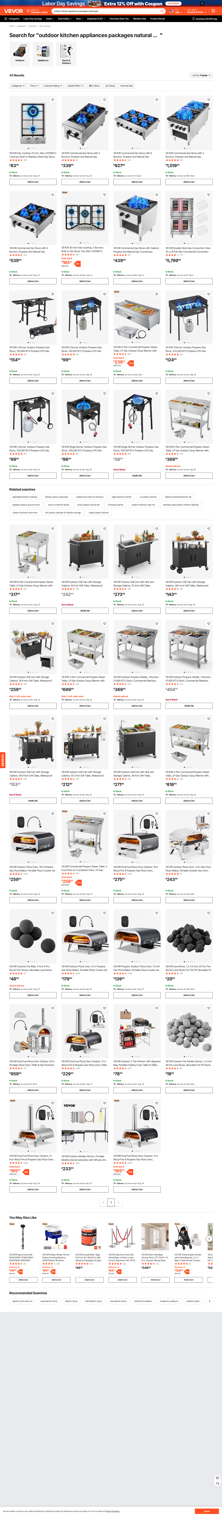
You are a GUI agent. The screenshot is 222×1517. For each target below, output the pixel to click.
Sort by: (196, 75)
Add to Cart (33, 182)
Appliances (21, 26)
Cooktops (32, 26)
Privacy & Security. (113, 1511)
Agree (207, 1511)
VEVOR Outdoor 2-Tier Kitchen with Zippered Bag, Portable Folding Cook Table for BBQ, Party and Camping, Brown (137, 1065)
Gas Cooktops (45, 26)
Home (11, 26)
